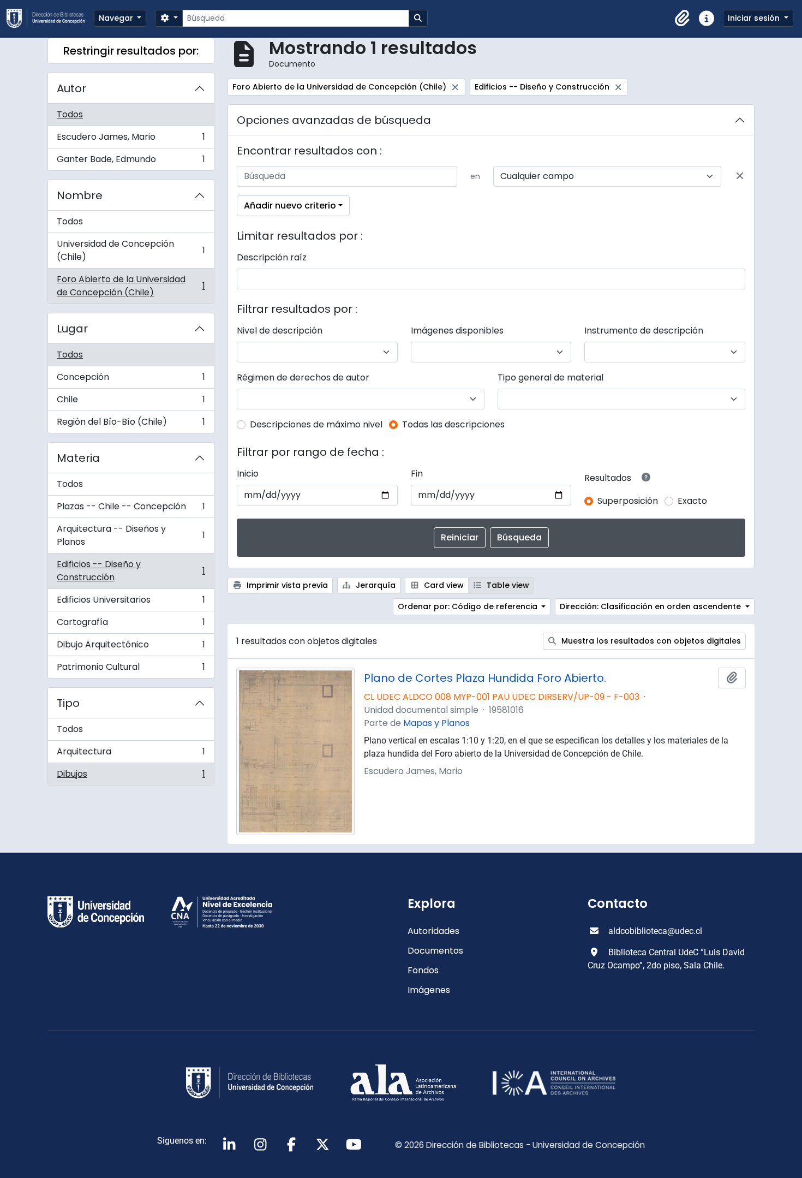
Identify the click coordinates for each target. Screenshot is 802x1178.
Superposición (627, 501)
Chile (130, 402)
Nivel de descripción (279, 330)
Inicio (248, 473)
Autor (71, 88)
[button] (683, 19)
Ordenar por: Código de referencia (469, 606)
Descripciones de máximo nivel (316, 424)
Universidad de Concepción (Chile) (130, 250)
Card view (443, 585)
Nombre (80, 195)
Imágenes (429, 990)
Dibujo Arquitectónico (130, 647)
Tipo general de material (550, 377)
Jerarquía (375, 585)
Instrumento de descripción (643, 330)
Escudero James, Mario (130, 139)
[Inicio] (50, 18)
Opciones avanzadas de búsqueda (334, 120)
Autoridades (433, 931)
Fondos (423, 970)
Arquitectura (130, 754)
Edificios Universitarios (130, 602)
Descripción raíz (272, 257)
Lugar (72, 328)
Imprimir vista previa (286, 585)
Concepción (130, 380)
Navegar (117, 18)
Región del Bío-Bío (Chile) (130, 424)
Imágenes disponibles (457, 330)
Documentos (435, 950)
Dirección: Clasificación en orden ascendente (651, 606)
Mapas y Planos (436, 723)
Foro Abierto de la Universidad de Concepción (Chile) (130, 286)
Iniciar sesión (755, 18)
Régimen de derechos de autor (303, 377)
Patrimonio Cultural (130, 669)
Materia (78, 458)
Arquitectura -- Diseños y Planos (130, 535)
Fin (417, 473)
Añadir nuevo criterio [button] (290, 205)
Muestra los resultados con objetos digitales (650, 640)
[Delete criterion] (739, 176)
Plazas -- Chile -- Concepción (130, 509)
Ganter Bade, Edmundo (130, 161)
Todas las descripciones (453, 424)
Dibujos (130, 776)
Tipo (68, 703)
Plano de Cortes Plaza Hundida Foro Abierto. (485, 678)
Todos (70, 114)
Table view (506, 585)
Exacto (692, 501)
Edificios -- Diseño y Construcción (130, 571)
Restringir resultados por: (131, 50)
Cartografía (130, 625)
